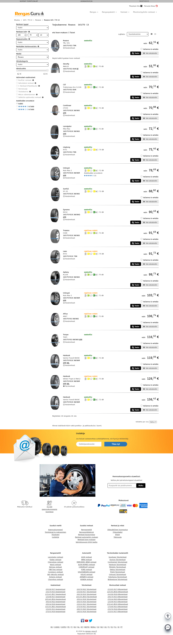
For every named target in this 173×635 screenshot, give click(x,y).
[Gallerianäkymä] (155, 34)
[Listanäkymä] (151, 34)
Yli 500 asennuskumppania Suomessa (49, 509)
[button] (168, 615)
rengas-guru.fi (91, 631)
